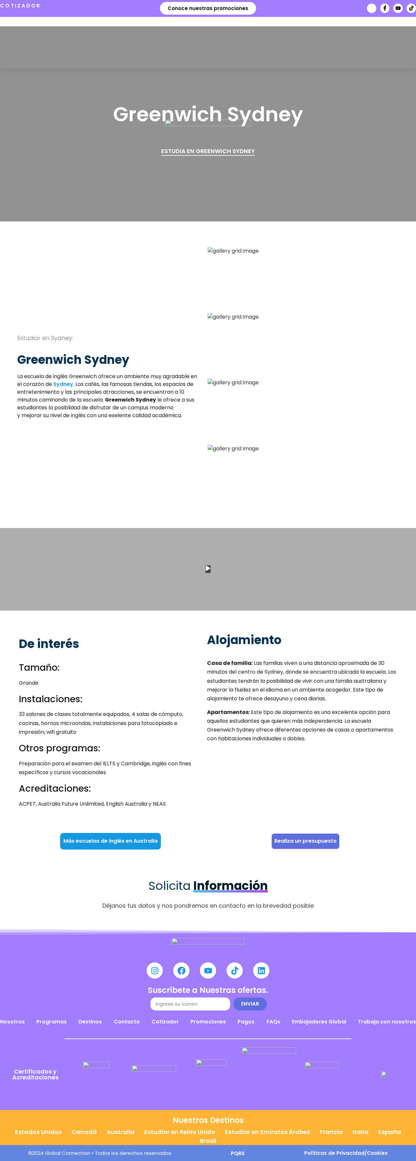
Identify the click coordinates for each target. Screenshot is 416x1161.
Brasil (208, 1141)
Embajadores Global (319, 1021)
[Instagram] (155, 970)
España (389, 1132)
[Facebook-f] (385, 8)
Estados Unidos (38, 1132)
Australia (121, 1132)
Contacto (127, 1021)
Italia (361, 1132)
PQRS (238, 1153)
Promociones (208, 1021)
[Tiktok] (411, 8)
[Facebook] (181, 970)
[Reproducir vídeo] (208, 569)
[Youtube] (398, 8)
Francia (331, 1132)
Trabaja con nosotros (387, 1021)
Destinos (90, 1021)
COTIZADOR (20, 5)
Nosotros (12, 1021)
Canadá (84, 1132)
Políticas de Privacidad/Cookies (346, 1153)
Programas (51, 1021)
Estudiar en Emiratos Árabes (267, 1132)
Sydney (63, 384)
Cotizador (165, 1021)
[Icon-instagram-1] (371, 8)
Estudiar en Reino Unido (179, 1132)
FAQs (273, 1021)
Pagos (246, 1021)
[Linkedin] (261, 970)
